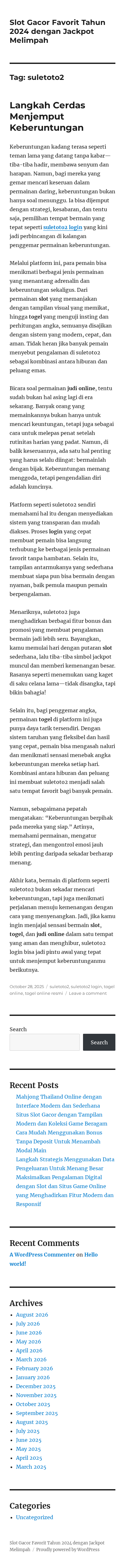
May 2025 (28, 1449)
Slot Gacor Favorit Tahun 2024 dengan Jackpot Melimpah (57, 31)
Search (18, 1029)
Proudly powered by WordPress (68, 1549)
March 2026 (31, 1359)
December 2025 (36, 1386)
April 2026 (29, 1350)
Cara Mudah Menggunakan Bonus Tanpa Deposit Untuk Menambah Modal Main (59, 1141)
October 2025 (33, 1404)
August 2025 (32, 1422)
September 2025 (37, 1413)
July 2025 (28, 1431)
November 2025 (36, 1395)
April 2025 (29, 1458)
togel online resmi (44, 993)
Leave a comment (88, 993)
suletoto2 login (62, 227)
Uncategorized (34, 1517)
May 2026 (28, 1341)
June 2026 (29, 1332)
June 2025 (29, 1440)
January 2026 (33, 1377)
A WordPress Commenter (42, 1254)
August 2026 (32, 1314)
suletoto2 (59, 986)
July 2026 (28, 1323)
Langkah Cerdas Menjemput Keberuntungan (47, 116)
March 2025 (31, 1467)
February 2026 (34, 1368)
